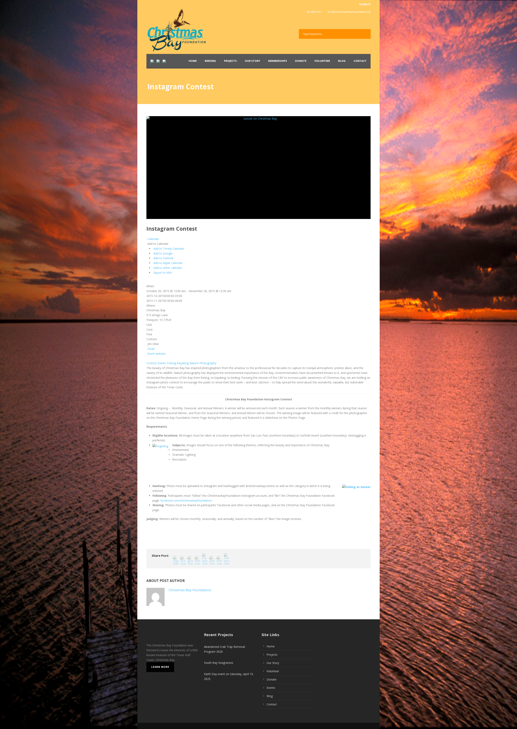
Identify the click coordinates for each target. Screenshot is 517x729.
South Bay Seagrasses (218, 663)
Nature (194, 363)
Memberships (277, 61)
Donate (300, 61)
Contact (360, 61)
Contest (151, 363)
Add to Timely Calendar (168, 248)
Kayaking (183, 363)
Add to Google (162, 253)
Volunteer (322, 61)
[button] (157, 244)
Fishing (171, 363)
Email (150, 349)
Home (193, 61)
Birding (210, 61)
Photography (207, 363)
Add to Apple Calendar (168, 263)
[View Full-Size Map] (146, 281)
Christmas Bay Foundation (190, 590)
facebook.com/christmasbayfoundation (186, 500)
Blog (342, 61)
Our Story (252, 61)
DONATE (365, 4)
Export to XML (162, 273)
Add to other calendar (167, 268)
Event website (156, 354)
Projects (230, 61)
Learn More (160, 667)
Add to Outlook (163, 258)
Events (162, 363)
